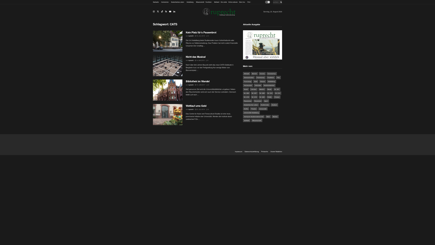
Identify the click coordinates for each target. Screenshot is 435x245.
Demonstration (249, 77)
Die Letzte (224, 2)
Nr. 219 (254, 97)
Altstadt (246, 74)
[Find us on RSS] (166, 11)
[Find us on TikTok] (162, 11)
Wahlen (275, 117)
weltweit (246, 120)
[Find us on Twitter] (158, 11)
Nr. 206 (246, 93)
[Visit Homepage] (219, 11)
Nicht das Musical (196, 57)
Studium (274, 105)
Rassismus (247, 101)
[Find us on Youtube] (170, 11)
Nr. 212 (270, 93)
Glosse (262, 81)
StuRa (246, 109)
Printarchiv (264, 151)
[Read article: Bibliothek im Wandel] (167, 90)
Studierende (265, 105)
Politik (270, 97)
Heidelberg (190, 2)
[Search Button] (280, 2)
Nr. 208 (262, 93)
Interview (258, 85)
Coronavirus (272, 74)
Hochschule (165, 2)
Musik (269, 89)
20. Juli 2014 (200, 109)
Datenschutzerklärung (252, 151)
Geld (255, 81)
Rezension (257, 101)
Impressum (238, 151)
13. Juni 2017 (200, 85)
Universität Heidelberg (251, 113)
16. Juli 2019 (200, 36)
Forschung (247, 81)
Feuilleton (208, 2)
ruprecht (190, 36)
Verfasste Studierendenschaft (253, 117)
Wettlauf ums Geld (196, 106)
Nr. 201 (276, 89)
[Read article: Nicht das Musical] (167, 65)
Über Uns (242, 2)
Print (248, 2)
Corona (262, 74)
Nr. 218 (246, 97)
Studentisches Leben (177, 2)
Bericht (254, 74)
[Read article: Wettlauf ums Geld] (167, 114)
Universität (262, 109)
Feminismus (261, 77)
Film (278, 77)
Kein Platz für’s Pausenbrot (201, 32)
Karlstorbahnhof (269, 85)
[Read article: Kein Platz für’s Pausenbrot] (167, 41)
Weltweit (216, 2)
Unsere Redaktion (276, 151)
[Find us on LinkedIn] (174, 11)
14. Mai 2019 (200, 60)
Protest (277, 97)
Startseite (156, 2)
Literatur (253, 89)
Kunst (246, 89)
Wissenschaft (200, 2)
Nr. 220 (262, 97)
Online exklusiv (233, 2)
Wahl (268, 117)
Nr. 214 (277, 93)
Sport (266, 101)
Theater (253, 109)
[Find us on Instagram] (154, 11)
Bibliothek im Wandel (197, 81)
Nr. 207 (254, 93)
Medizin (262, 89)
